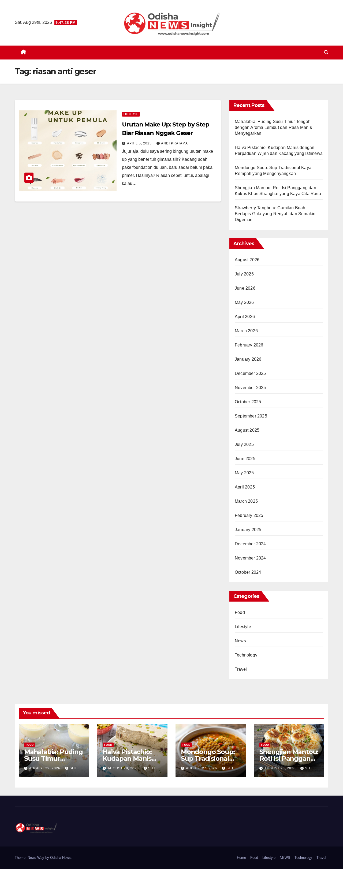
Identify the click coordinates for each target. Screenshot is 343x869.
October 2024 (248, 572)
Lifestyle (131, 114)
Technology (246, 655)
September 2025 (251, 416)
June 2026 (245, 288)
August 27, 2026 (202, 768)
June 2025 (245, 458)
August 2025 (247, 430)
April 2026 (245, 316)
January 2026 (248, 359)
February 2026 (249, 345)
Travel (241, 669)
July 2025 (244, 444)
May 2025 (244, 473)
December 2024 (250, 544)
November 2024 (250, 558)
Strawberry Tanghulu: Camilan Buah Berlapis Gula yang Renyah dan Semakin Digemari (275, 214)
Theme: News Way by (32, 858)
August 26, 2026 (280, 768)
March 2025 (246, 501)
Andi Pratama (174, 143)
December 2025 (250, 373)
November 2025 (250, 387)
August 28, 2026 (124, 768)
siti (73, 768)
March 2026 (246, 331)
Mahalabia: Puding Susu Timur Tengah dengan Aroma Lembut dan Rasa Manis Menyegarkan (273, 127)
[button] (326, 52)
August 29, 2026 (45, 768)
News (240, 641)
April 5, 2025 (140, 143)
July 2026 (244, 274)
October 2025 (248, 402)
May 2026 (244, 302)
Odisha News (60, 858)
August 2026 (247, 260)
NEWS (285, 858)
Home (241, 858)
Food (240, 612)
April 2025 (245, 487)
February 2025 (249, 515)
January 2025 (248, 529)
